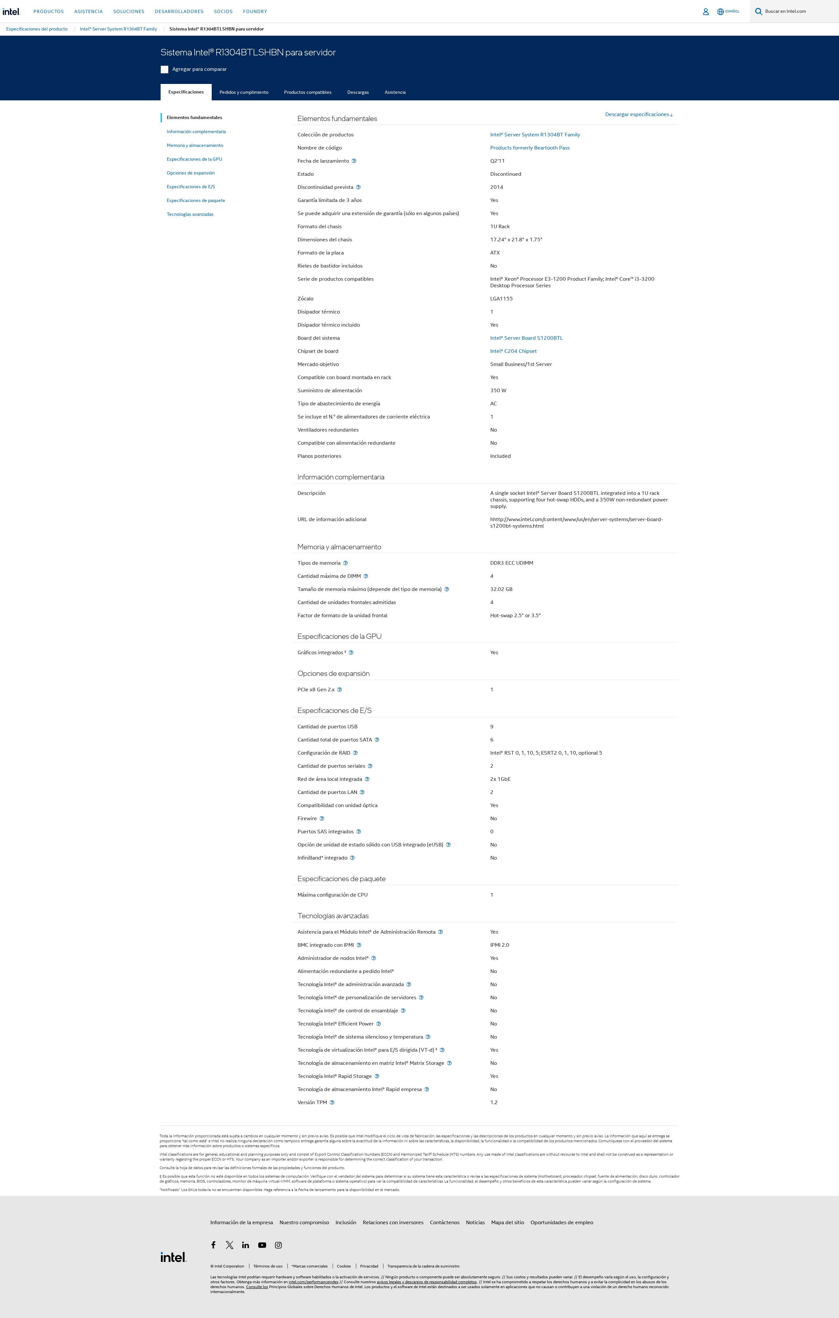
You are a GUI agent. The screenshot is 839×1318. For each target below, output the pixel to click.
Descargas (358, 92)
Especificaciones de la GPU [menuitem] (194, 159)
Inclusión (346, 1222)
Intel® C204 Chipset (513, 351)
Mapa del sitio (507, 1222)
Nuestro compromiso (304, 1222)
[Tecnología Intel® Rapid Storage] (376, 1076)
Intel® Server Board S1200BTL (526, 338)
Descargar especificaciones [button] (637, 114)
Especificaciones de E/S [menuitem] (191, 187)
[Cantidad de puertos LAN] (362, 792)
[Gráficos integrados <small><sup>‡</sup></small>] (351, 652)
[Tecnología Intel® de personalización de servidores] (421, 997)
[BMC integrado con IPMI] (358, 945)
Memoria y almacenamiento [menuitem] (195, 145)
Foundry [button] (255, 11)
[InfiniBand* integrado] (352, 858)
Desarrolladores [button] (179, 11)
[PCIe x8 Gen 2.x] (339, 689)
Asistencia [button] (88, 11)
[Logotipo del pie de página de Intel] (174, 1256)
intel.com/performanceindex (314, 1281)
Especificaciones (186, 92)
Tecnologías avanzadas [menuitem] (190, 214)
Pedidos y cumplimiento (244, 92)
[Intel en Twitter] (229, 1246)
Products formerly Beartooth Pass (530, 148)
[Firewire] (321, 818)
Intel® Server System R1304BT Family (535, 135)
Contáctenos (444, 1222)
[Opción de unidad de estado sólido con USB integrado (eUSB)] (448, 844)
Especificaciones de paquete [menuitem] (196, 200)
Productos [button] (48, 11)
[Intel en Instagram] (278, 1246)
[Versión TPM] (332, 1102)
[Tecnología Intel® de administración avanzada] (408, 984)
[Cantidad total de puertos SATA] (376, 739)
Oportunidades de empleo (562, 1222)
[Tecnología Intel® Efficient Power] (378, 1023)
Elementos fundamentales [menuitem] (194, 117)
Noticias (475, 1222)
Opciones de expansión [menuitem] (191, 173)
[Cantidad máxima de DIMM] (365, 576)
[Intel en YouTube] (262, 1246)
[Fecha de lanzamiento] (354, 161)
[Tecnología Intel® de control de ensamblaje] (403, 1010)
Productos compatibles (308, 92)
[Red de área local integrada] (367, 779)
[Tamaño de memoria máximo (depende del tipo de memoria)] (446, 589)
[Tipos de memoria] (345, 563)
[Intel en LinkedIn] (245, 1246)
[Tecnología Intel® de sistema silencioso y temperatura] (428, 1037)
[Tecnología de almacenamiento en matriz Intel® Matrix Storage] (449, 1063)
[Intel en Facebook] (213, 1246)
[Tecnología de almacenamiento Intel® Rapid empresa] (426, 1089)
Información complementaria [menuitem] (196, 131)
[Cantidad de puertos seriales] (370, 766)
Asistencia (395, 92)
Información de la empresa (241, 1222)
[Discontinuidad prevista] (358, 187)
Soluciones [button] (129, 11)
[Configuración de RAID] (355, 753)
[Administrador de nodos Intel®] (373, 958)
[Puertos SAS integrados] (358, 831)
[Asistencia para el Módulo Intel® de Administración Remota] (440, 932)
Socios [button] (223, 11)
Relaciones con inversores (393, 1222)
